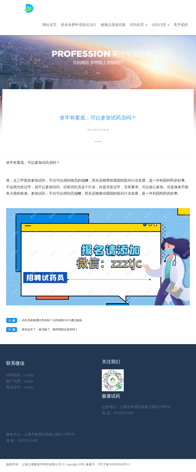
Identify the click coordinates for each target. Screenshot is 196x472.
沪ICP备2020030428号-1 (114, 464)
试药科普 (137, 25)
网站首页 (49, 25)
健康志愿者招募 (113, 25)
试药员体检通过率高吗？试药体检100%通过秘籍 (52, 320)
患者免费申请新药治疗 (78, 25)
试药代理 (159, 25)
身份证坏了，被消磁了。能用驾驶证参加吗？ (50, 329)
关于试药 (181, 25)
